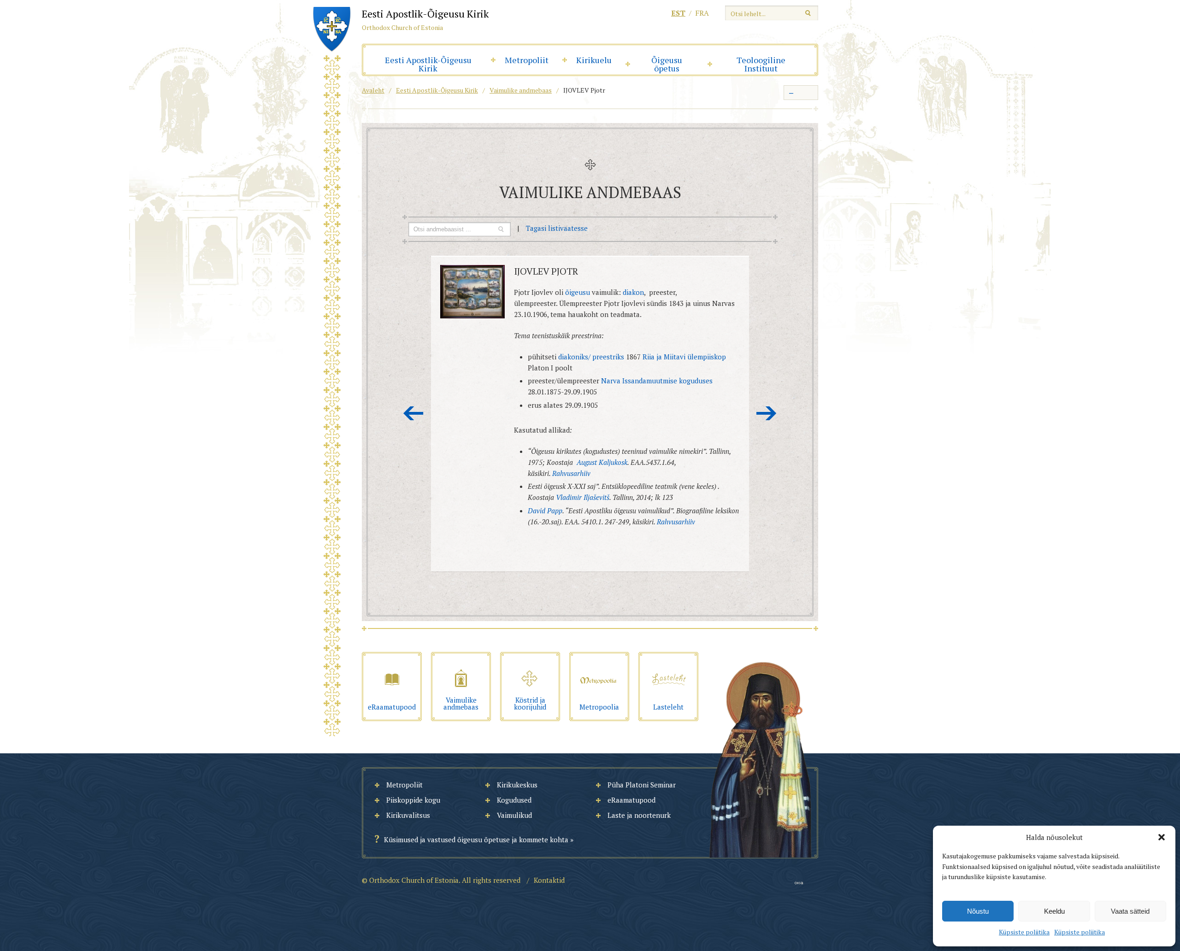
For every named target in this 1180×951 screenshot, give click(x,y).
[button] (1161, 837)
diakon (633, 292)
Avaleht (373, 90)
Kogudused (514, 799)
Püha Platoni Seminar (642, 784)
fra (702, 13)
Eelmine (413, 413)
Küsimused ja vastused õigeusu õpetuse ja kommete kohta (476, 839)
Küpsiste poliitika (1024, 932)
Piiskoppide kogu (413, 799)
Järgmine (766, 413)
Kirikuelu (594, 59)
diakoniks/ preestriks (591, 356)
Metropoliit (527, 59)
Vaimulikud (514, 815)
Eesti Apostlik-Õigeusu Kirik (428, 64)
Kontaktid (549, 880)
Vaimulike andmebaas (521, 90)
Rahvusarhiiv (571, 473)
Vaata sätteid (1130, 911)
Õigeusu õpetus (666, 64)
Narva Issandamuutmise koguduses (657, 380)
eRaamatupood (631, 799)
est (678, 13)
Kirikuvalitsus (408, 815)
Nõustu (978, 911)
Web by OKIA (798, 883)
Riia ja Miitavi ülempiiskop (684, 356)
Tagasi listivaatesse (557, 228)
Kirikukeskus (517, 784)
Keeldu (1054, 911)
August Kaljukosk (602, 462)
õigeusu (577, 292)
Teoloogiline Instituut (761, 64)
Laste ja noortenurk (639, 815)
